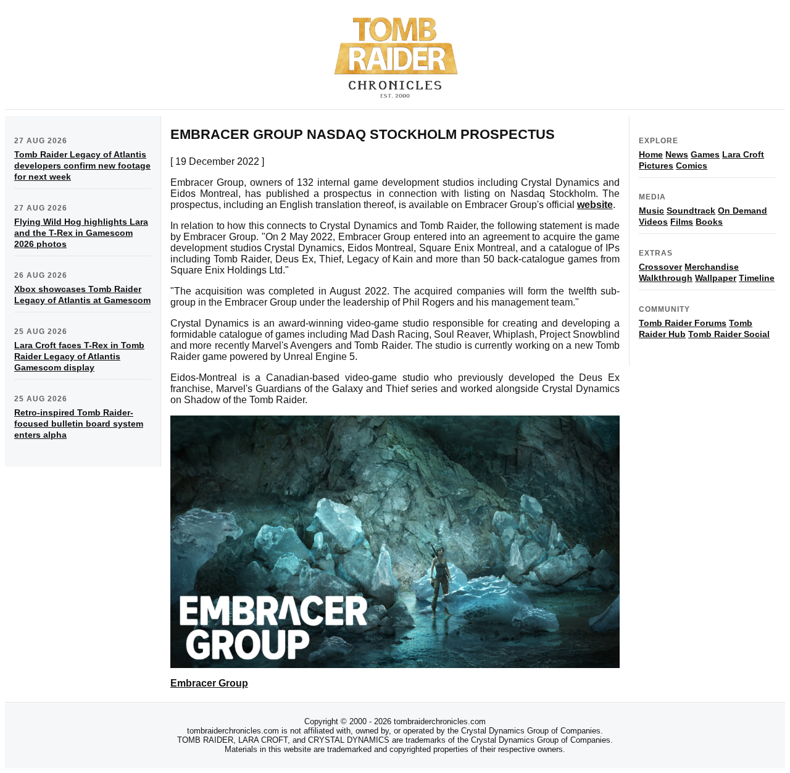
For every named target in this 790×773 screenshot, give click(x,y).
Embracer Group (209, 683)
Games (705, 154)
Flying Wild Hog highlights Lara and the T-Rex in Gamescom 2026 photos (81, 233)
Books (709, 222)
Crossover (660, 267)
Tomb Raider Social (729, 334)
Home (651, 154)
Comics (691, 165)
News (676, 154)
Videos (653, 222)
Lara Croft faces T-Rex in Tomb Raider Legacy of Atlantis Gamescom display (79, 356)
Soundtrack (691, 210)
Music (651, 210)
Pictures (656, 165)
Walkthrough (665, 278)
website (595, 204)
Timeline (757, 278)
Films (681, 222)
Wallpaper (715, 278)
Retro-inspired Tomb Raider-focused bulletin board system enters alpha (78, 423)
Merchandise (711, 267)
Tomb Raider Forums (682, 323)
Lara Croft (743, 154)
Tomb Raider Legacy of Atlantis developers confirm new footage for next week (82, 165)
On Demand (742, 210)
